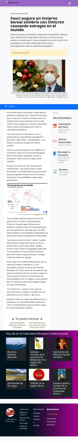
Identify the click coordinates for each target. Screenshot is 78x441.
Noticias (12, 106)
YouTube (36, 425)
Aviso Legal (24, 423)
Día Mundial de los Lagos (15, 384)
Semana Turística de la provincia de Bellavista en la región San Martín (38, 358)
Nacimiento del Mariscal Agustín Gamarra (61, 354)
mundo (37, 214)
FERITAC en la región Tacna (37, 384)
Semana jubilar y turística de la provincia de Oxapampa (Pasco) (61, 388)
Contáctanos (24, 409)
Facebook (36, 413)
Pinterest (36, 419)
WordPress (51, 425)
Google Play (51, 422)
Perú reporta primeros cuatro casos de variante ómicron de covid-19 (37, 325)
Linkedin (36, 416)
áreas (26, 254)
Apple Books (51, 418)
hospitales (32, 248)
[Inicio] (6, 106)
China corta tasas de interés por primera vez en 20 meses (17, 325)
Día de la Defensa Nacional (12, 354)
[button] (69, 3)
